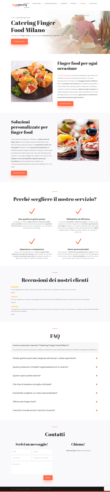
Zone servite (93, 3)
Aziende (26, 3)
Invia (48, 478)
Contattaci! (19, 41)
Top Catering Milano (64, 75)
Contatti (26, 7)
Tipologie (83, 3)
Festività (73, 3)
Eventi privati (37, 3)
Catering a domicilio (51, 3)
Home (13, 18)
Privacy (27, 489)
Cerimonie (64, 3)
